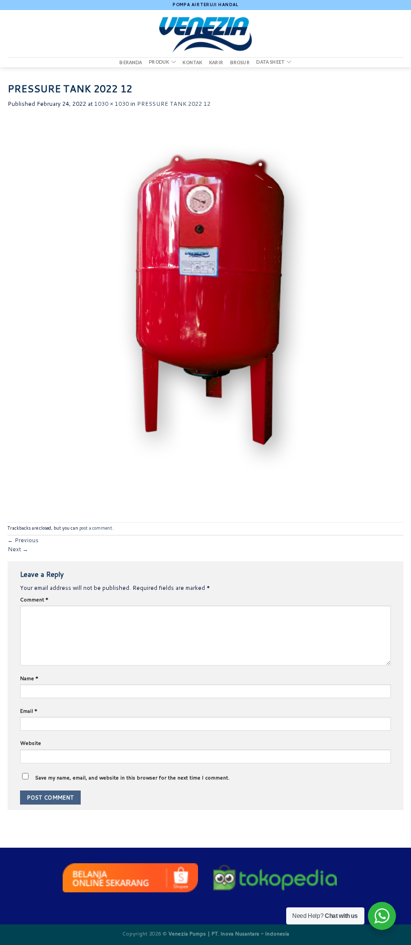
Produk (159, 62)
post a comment (95, 528)
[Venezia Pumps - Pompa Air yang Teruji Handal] (205, 33)
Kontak (192, 62)
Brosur (240, 62)
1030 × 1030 (111, 104)
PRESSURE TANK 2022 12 (174, 104)
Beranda (130, 62)
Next (18, 549)
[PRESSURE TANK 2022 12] (205, 315)
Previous (23, 540)
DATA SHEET (270, 62)
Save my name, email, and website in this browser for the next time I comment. (132, 777)
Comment (34, 599)
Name (29, 678)
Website (30, 742)
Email (29, 710)
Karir (216, 62)
